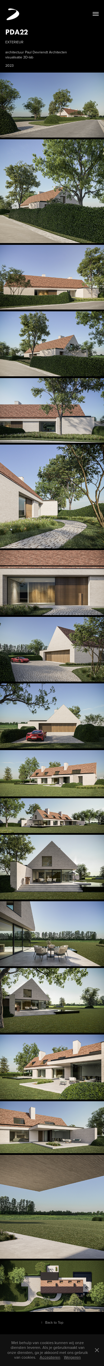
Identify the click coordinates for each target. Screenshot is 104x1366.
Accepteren (50, 1357)
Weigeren (72, 1357)
